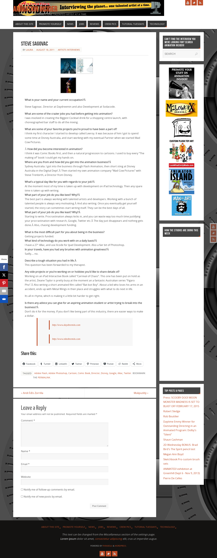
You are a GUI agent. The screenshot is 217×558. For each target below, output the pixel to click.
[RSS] (213, 239)
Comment (28, 420)
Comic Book (84, 373)
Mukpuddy (141, 393)
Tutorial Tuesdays (146, 526)
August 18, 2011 (45, 49)
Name (25, 451)
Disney (104, 373)
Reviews (111, 526)
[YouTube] (213, 227)
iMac (120, 373)
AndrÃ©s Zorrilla (32, 393)
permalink (44, 377)
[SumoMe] (4, 299)
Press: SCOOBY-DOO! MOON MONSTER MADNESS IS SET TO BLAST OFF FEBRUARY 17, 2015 (181, 402)
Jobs (100, 526)
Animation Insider (35, 8)
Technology (167, 526)
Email (25, 464)
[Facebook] (4, 267)
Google (112, 373)
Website (26, 477)
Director (95, 373)
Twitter (127, 373)
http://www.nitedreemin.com (66, 339)
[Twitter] (213, 233)
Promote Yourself (74, 526)
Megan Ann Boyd (173, 454)
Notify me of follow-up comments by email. (49, 489)
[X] (4, 275)
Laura (29, 49)
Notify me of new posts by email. (43, 496)
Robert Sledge (171, 411)
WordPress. (121, 545)
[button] (68, 66)
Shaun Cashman (173, 439)
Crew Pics (125, 526)
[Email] (4, 291)
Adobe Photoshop (57, 373)
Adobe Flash (40, 373)
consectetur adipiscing (108, 538)
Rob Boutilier (171, 416)
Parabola (107, 545)
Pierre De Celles (172, 478)
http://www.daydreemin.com (66, 325)
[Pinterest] (4, 283)
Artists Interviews (69, 49)
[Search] (196, 54)
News (91, 526)
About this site (50, 526)
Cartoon (72, 373)
